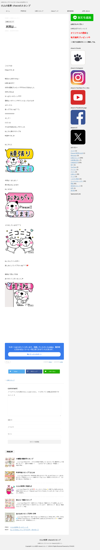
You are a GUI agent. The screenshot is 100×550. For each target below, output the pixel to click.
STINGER (71, 546)
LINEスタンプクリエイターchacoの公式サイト (50, 543)
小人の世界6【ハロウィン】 (19, 527)
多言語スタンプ (75, 186)
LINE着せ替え (75, 160)
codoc (61, 361)
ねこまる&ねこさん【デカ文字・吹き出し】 (24, 530)
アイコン (73, 169)
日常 (72, 188)
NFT (72, 165)
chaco (50, 361)
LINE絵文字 (74, 162)
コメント (11, 395)
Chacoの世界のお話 (77, 153)
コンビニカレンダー (77, 181)
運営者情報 (70, 11)
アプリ (73, 172)
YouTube (73, 167)
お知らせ (73, 174)
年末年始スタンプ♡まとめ (25, 472)
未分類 (73, 190)
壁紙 (72, 183)
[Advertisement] (34, 46)
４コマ (73, 151)
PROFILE (23, 11)
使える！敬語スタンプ (24, 500)
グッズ (73, 176)
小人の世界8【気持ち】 (24, 486)
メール (11, 427)
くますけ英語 (75, 179)
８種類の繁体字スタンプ (24, 459)
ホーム (8, 11)
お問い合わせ (86, 11)
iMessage (74, 155)
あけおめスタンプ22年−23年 (26, 513)
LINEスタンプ (11, 380)
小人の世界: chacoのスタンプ (15, 5)
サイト (10, 434)
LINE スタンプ (39, 11)
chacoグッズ (54, 11)
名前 (10, 420)
